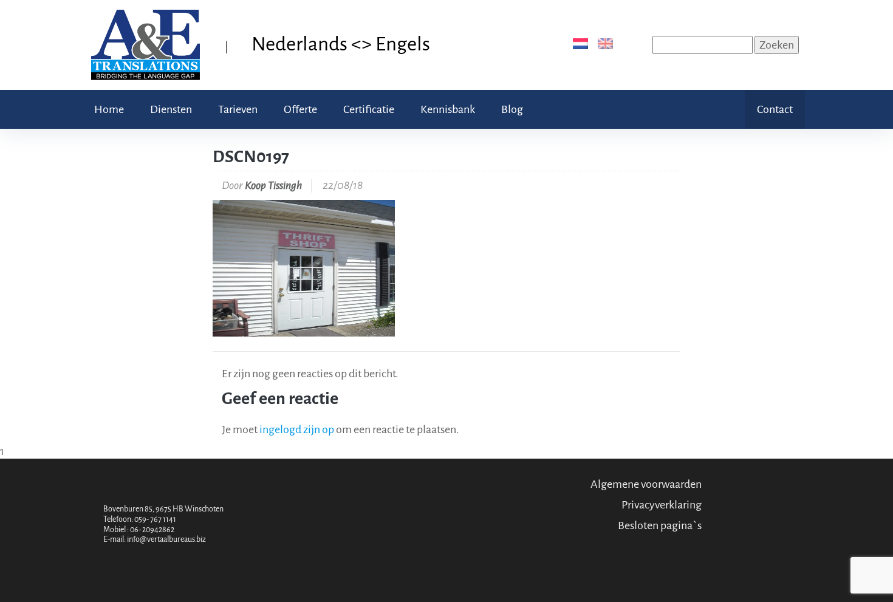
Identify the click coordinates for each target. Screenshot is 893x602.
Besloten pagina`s (660, 525)
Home (109, 109)
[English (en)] (603, 43)
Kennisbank (447, 109)
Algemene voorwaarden (646, 484)
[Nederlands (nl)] (578, 43)
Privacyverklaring (661, 505)
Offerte (300, 109)
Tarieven (238, 109)
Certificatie (368, 109)
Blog (512, 109)
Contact (775, 109)
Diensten (171, 109)
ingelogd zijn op (296, 429)
